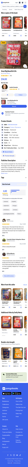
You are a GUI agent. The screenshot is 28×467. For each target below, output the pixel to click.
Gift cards (5, 419)
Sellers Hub (19, 404)
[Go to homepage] (5, 2)
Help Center (19, 429)
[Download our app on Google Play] (16, 393)
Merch (4, 444)
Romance (18, 127)
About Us (5, 429)
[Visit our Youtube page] (17, 455)
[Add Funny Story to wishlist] (9, 318)
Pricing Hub (19, 410)
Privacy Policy (18, 460)
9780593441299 (12, 124)
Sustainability (6, 435)
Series (4, 416)
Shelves (4, 413)
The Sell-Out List (21, 407)
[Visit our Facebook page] (8, 455)
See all (25, 284)
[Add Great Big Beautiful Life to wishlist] (25, 43)
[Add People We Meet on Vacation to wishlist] (21, 349)
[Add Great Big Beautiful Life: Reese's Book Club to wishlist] (21, 318)
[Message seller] (7, 94)
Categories (5, 407)
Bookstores (5, 401)
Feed (17, 416)
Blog (3, 438)
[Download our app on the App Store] (6, 393)
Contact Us (19, 432)
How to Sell (19, 401)
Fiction (12, 127)
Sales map (19, 413)
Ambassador (6, 441)
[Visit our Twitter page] (11, 455)
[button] (14, 121)
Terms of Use (10, 460)
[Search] (25, 6)
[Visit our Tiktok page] (20, 455)
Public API (5, 447)
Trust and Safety (7, 432)
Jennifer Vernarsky (13, 87)
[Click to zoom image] (14, 55)
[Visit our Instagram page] (14, 455)
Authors (4, 410)
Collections (5, 404)
